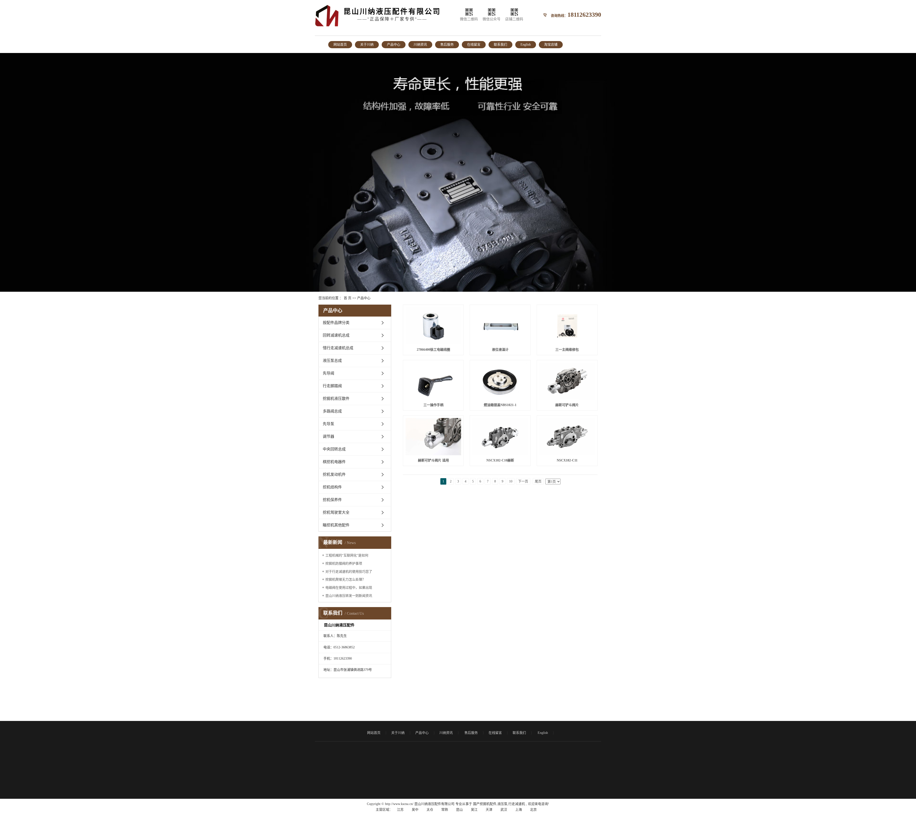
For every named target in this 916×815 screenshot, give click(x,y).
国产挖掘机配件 (484, 804)
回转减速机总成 (336, 335)
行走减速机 (516, 804)
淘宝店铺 (550, 44)
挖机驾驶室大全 (336, 512)
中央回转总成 (334, 449)
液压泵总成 (332, 361)
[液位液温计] (500, 325)
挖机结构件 (332, 487)
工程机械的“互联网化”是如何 (346, 555)
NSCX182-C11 (567, 460)
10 (510, 481)
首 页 (347, 298)
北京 (533, 809)
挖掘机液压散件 (336, 399)
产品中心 (393, 44)
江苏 (400, 809)
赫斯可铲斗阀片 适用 (433, 460)
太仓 (430, 809)
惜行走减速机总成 (338, 348)
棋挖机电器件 (334, 462)
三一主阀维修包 (567, 349)
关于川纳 (367, 44)
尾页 (538, 481)
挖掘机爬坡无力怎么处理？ (345, 579)
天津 (489, 809)
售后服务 (447, 44)
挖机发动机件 (334, 474)
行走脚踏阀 (332, 386)
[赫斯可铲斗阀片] (567, 381)
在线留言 (473, 44)
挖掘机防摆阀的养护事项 (343, 563)
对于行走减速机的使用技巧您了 (348, 571)
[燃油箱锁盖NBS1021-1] (500, 381)
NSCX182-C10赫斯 (500, 460)
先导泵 (328, 424)
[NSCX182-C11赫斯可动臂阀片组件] (567, 436)
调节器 (328, 436)
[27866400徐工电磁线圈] (433, 325)
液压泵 (502, 804)
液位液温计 (500, 349)
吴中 (415, 809)
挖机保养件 (332, 500)
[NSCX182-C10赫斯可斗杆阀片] (500, 436)
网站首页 (340, 44)
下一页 (523, 481)
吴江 (474, 809)
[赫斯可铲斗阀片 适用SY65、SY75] (433, 436)
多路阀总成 (332, 411)
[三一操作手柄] (433, 381)
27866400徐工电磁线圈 (433, 349)
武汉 (503, 809)
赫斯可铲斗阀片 (567, 405)
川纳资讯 (420, 44)
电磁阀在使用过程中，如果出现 (348, 587)
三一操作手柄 (433, 405)
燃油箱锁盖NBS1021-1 (500, 405)
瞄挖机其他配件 (336, 525)
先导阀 (328, 373)
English (525, 44)
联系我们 (500, 44)
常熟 (444, 809)
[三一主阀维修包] (567, 325)
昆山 (459, 809)
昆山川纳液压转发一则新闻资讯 (348, 596)
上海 (518, 809)
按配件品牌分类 (336, 323)
